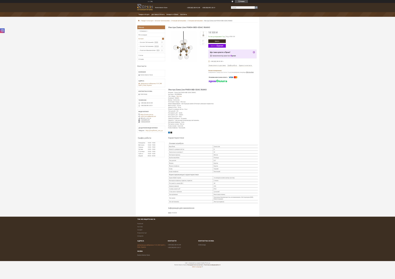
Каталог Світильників (162, 21)
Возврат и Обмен (172, 14)
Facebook (140, 223)
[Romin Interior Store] (145, 7)
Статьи (140, 55)
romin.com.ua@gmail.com (148, 116)
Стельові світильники (178, 21)
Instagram (140, 236)
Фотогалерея (142, 35)
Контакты (183, 14)
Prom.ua (207, 263)
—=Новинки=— (143, 31)
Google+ (140, 229)
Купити (217, 41)
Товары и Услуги (143, 14)
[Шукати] (256, 7)
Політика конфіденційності (212, 264)
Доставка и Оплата (157, 14)
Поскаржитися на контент (195, 264)
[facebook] (169, 133)
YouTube (140, 226)
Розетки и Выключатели (148, 50)
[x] (171, 133)
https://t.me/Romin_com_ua (154, 130)
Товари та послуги (147, 21)
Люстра (178, 96)
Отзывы (141, 59)
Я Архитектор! (142, 233)
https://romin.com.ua (147, 114)
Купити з (213, 45)
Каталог (141, 38)
